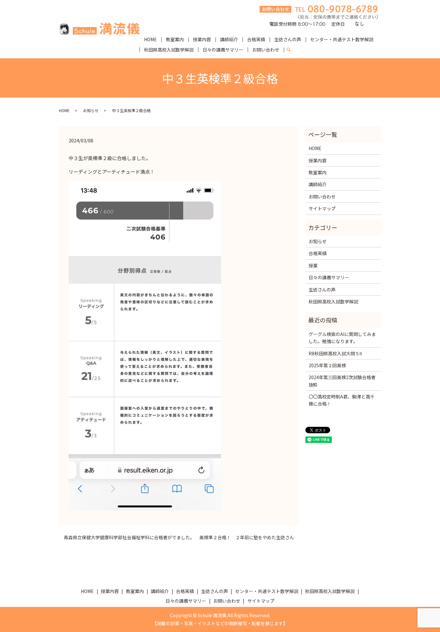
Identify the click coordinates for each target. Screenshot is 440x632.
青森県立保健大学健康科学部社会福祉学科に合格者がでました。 (129, 537)
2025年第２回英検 (327, 365)
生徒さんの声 (287, 39)
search (291, 50)
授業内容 (202, 39)
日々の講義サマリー (223, 49)
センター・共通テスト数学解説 (341, 39)
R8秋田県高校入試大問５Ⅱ (335, 353)
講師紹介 (229, 39)
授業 (313, 265)
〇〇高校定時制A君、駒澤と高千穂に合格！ (342, 400)
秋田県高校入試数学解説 (169, 49)
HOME (150, 39)
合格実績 (256, 39)
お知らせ (91, 110)
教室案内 (175, 39)
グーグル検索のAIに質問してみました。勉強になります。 (342, 337)
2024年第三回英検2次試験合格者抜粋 (342, 381)
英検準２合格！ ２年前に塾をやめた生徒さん (246, 537)
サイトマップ (322, 208)
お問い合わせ (265, 49)
